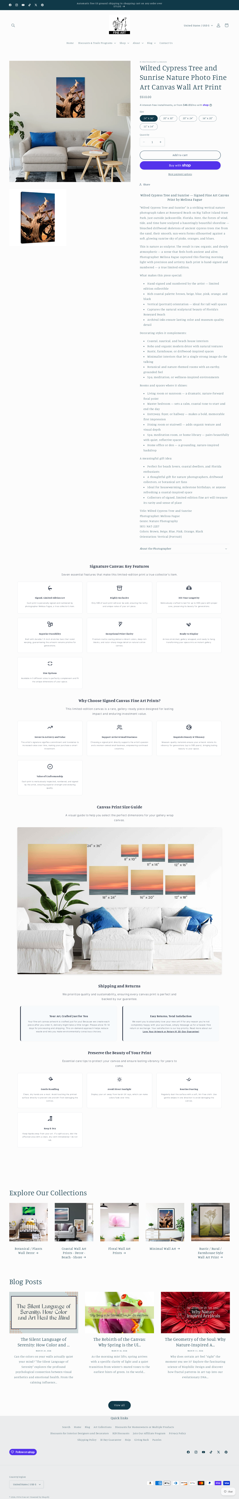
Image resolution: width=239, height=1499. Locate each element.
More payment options (180, 174)
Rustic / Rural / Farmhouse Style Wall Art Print (210, 1252)
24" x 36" (149, 118)
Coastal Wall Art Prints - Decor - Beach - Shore (74, 1252)
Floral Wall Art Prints (119, 1250)
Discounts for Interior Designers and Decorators (79, 1433)
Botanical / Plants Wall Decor (28, 1250)
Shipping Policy (87, 1439)
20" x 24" (188, 118)
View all (119, 1405)
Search (66, 1426)
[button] (13, 25)
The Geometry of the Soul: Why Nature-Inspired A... (195, 1342)
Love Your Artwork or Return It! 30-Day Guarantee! (171, 1031)
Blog (87, 1426)
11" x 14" (149, 126)
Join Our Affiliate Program (149, 1433)
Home (77, 1426)
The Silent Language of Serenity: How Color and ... (43, 1342)
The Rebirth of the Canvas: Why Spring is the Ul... (119, 1342)
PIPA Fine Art (23, 1497)
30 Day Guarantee (110, 1439)
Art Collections (102, 1426)
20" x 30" (168, 118)
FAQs (128, 1439)
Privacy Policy (177, 1433)
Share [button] (146, 184)
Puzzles (156, 1439)
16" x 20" (208, 118)
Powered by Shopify (39, 1497)
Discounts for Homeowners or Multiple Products (144, 1426)
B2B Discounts (121, 1433)
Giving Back (141, 1439)
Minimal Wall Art (163, 1248)
